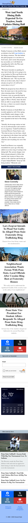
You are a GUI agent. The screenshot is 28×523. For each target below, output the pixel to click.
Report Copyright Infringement (19, 508)
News (5, 6)
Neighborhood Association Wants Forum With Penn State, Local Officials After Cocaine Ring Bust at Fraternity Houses (14, 272)
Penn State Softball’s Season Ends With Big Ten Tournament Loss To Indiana (14, 456)
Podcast (10, 6)
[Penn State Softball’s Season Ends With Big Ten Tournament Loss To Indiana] (14, 452)
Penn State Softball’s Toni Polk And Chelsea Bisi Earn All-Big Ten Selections (14, 475)
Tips (14, 6)
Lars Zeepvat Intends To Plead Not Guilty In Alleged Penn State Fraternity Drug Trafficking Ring (14, 232)
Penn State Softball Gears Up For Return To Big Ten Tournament (13, 481)
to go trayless (18, 53)
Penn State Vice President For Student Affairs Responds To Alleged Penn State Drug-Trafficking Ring (14, 317)
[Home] (8, 4)
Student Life (5, 9)
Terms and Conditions (8, 507)
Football (22, 6)
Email (4, 361)
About (17, 6)
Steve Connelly (7, 47)
